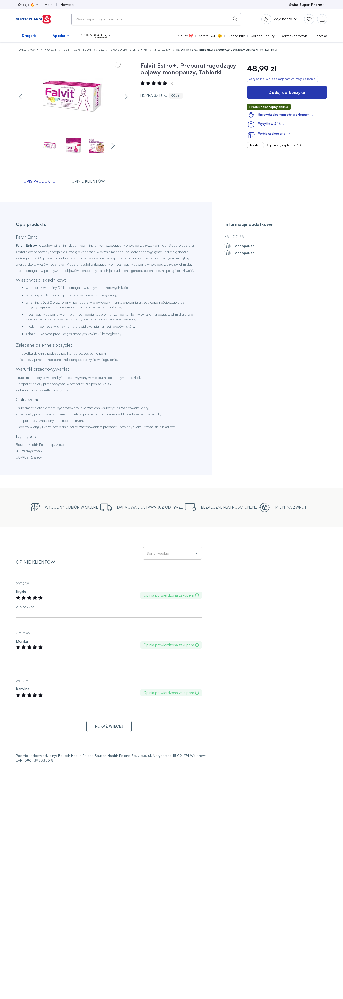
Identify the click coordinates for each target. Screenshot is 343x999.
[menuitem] (31, 35)
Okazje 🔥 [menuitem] (26, 4)
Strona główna (27, 50)
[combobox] (156, 19)
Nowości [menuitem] (67, 4)
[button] (96, 35)
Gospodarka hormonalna (129, 50)
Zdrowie (51, 50)
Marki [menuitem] (49, 4)
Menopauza (162, 50)
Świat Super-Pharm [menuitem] (305, 4)
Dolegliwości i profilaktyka (84, 50)
